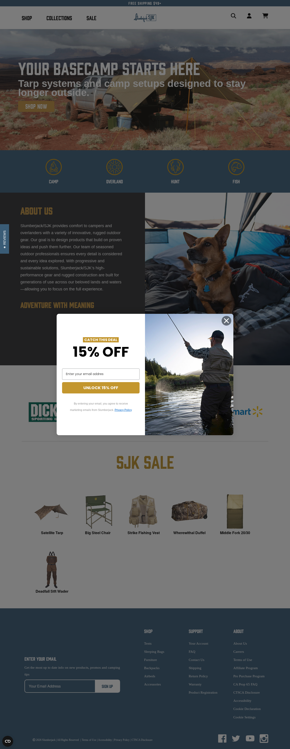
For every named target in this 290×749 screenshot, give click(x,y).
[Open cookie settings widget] (7, 741)
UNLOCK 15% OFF (100, 387)
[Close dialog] (226, 321)
